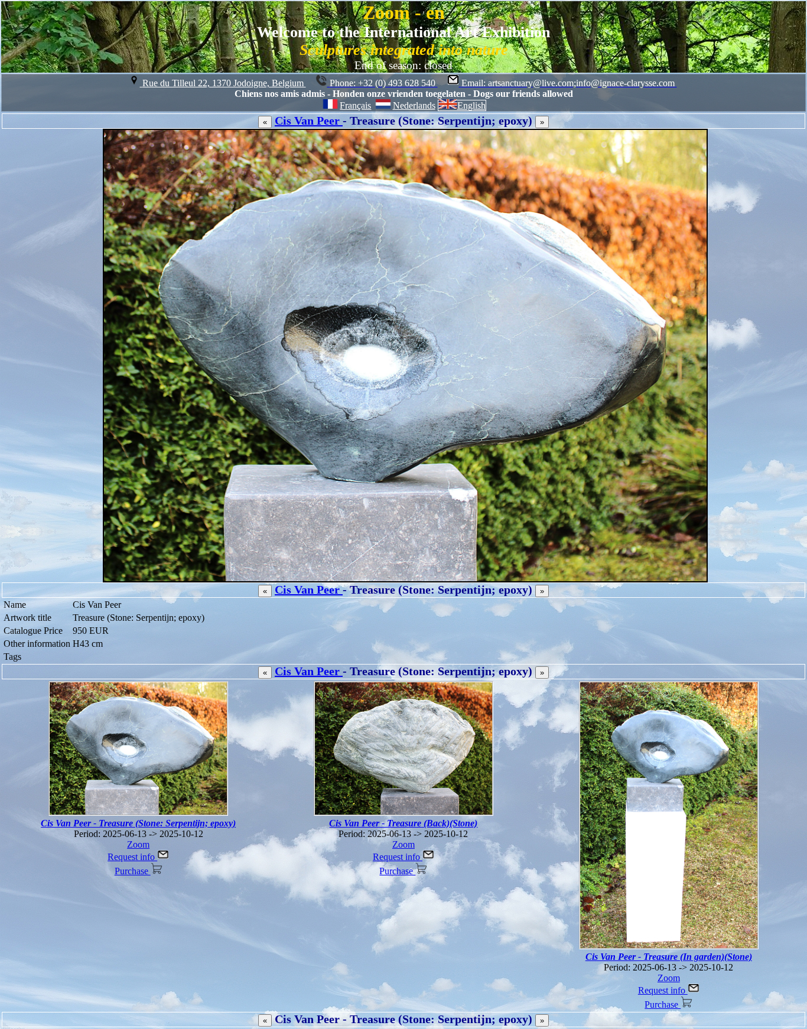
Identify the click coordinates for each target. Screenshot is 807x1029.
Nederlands (414, 105)
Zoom (138, 844)
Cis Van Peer (309, 120)
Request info (132, 857)
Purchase (133, 871)
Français (355, 105)
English (471, 105)
